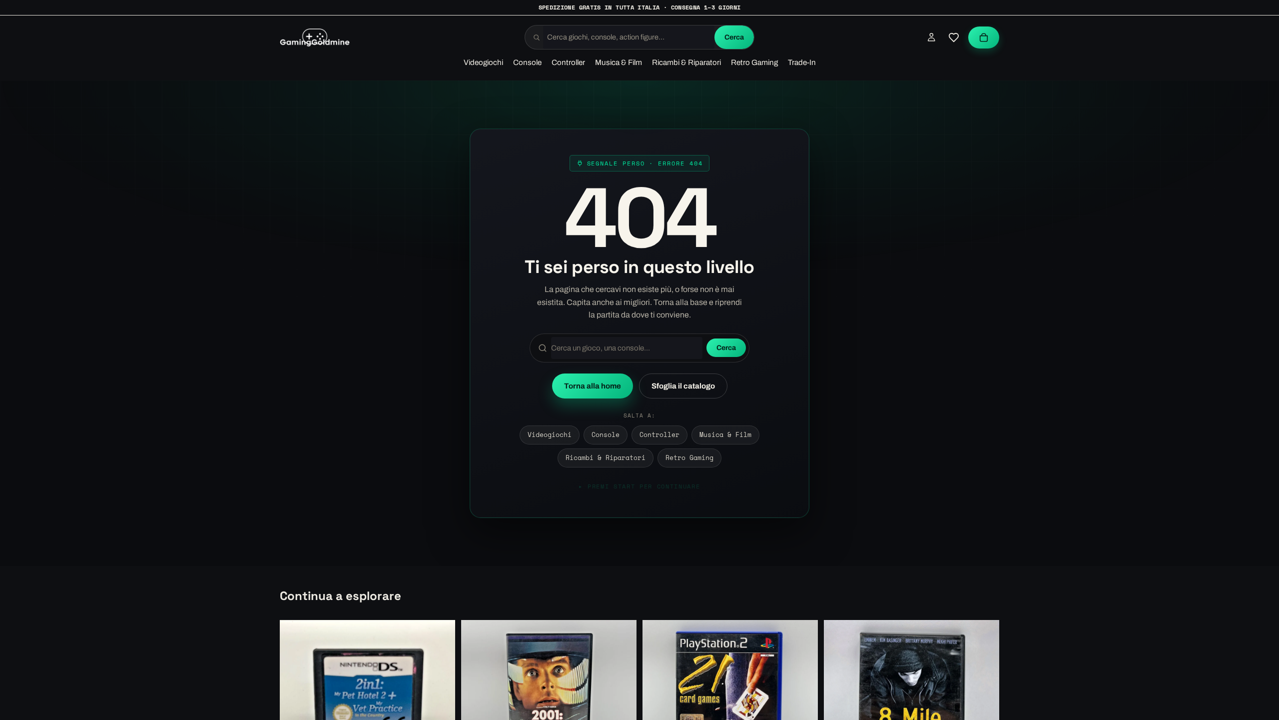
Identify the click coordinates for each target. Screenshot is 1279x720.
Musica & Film (725, 435)
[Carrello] (983, 37)
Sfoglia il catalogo (683, 386)
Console (606, 435)
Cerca (734, 37)
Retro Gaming (689, 457)
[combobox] (628, 37)
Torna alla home (592, 386)
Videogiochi (550, 435)
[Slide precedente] (476, 707)
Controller (659, 435)
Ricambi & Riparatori (605, 457)
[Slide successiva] (622, 707)
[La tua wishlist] (954, 37)
